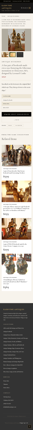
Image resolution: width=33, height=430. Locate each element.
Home (3, 16)
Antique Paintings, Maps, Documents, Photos (13, 348)
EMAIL (10, 125)
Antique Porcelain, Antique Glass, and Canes (13, 351)
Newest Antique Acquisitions (10, 368)
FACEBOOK (18, 125)
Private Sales (6, 381)
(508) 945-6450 (26, 1)
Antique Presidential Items (9, 355)
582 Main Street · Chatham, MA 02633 (12, 1)
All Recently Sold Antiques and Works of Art (13, 328)
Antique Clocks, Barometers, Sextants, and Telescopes (15, 338)
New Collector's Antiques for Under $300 (13, 365)
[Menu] (29, 8)
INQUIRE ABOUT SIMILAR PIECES (16, 114)
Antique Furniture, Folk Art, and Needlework (13, 345)
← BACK (16, 120)
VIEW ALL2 (20, 54)
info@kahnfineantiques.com (9, 407)
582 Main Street (7, 397)
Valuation (5, 384)
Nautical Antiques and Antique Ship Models (13, 361)
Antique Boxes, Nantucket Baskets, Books (13, 335)
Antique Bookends (13, 16)
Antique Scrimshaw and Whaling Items (12, 358)
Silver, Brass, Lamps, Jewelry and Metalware (13, 371)
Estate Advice (6, 387)
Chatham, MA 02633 (8, 400)
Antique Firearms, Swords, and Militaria (12, 341)
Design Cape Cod (24, 423)
